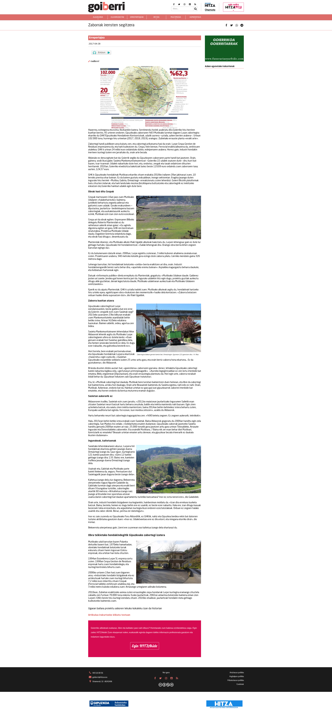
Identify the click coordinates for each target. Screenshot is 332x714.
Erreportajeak (137, 17)
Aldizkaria (98, 17)
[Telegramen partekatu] (242, 25)
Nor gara (166, 673)
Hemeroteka (195, 17)
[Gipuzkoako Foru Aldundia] (108, 703)
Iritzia (156, 17)
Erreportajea (97, 38)
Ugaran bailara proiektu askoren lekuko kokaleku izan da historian (125, 608)
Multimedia (176, 17)
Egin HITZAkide (144, 645)
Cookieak (240, 684)
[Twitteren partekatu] (231, 25)
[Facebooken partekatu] (226, 25)
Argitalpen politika (236, 676)
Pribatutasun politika (235, 680)
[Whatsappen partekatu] (237, 25)
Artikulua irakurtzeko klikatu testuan (109, 615)
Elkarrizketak (117, 17)
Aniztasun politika (237, 673)
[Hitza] (224, 703)
